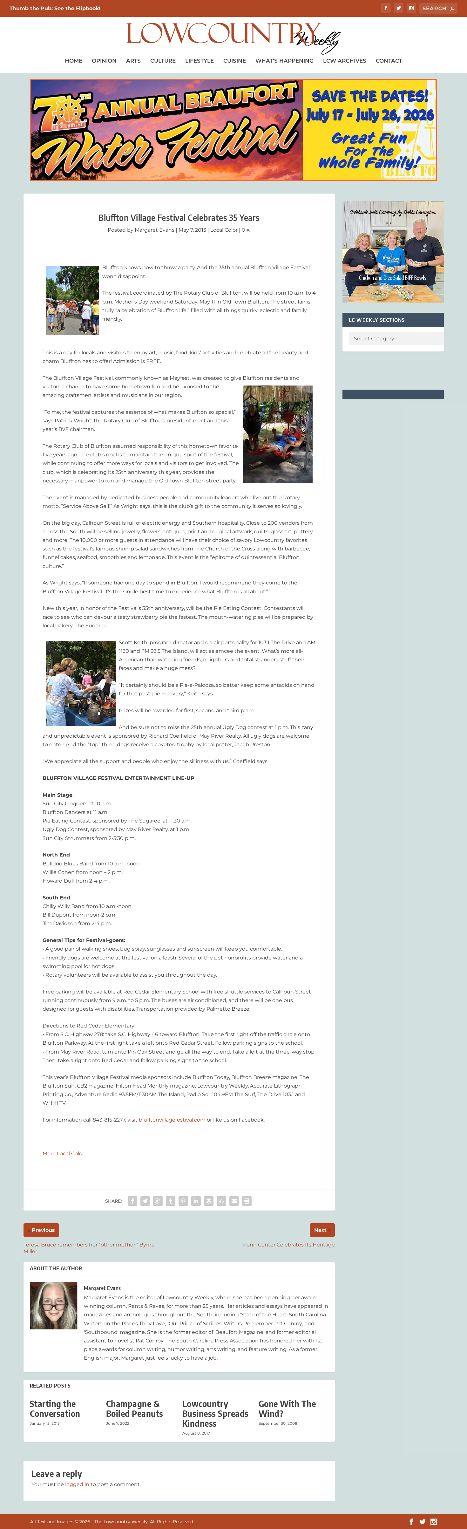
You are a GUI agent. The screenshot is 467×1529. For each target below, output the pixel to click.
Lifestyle (199, 61)
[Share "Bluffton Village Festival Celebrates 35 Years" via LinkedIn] (196, 1201)
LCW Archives (344, 61)
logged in (77, 1484)
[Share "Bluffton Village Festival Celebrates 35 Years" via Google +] (158, 1201)
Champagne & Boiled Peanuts (134, 1408)
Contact (389, 61)
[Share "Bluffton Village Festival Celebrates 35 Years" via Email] (234, 1201)
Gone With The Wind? (287, 1408)
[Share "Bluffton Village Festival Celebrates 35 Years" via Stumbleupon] (221, 1201)
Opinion (104, 61)
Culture (163, 61)
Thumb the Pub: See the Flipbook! (55, 8)
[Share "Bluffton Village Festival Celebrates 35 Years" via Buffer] (208, 1201)
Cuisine (234, 61)
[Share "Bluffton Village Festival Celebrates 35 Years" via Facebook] (132, 1201)
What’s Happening (284, 61)
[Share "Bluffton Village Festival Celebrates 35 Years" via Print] (246, 1201)
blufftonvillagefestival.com (172, 1120)
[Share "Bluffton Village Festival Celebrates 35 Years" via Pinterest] (183, 1201)
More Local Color (63, 1153)
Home (73, 61)
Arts (133, 61)
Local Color (224, 230)
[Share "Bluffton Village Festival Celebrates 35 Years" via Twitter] (145, 1201)
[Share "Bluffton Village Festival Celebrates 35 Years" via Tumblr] (170, 1201)
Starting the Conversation (55, 1408)
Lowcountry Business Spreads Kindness (215, 1413)
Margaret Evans (154, 230)
